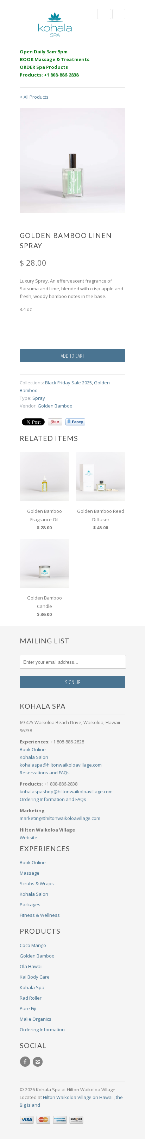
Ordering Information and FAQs (53, 799)
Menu (104, 14)
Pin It (55, 421)
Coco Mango (33, 945)
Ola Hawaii (31, 966)
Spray (38, 398)
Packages (30, 904)
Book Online (33, 749)
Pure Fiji (28, 1008)
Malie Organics (35, 1019)
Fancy (75, 421)
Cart (118, 14)
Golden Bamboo (55, 406)
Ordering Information (42, 1029)
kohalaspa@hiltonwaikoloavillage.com (61, 765)
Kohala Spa (32, 987)
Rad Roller (31, 998)
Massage (29, 873)
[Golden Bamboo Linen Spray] (72, 160)
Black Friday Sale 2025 (68, 382)
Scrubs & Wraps (37, 883)
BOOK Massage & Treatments (54, 59)
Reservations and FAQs (45, 772)
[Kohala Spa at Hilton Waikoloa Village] (55, 24)
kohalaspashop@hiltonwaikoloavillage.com (66, 791)
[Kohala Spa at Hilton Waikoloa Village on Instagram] (38, 1062)
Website (28, 837)
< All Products (34, 97)
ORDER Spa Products (44, 67)
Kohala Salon (34, 757)
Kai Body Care (35, 977)
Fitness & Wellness (40, 915)
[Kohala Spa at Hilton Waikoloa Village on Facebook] (26, 1062)
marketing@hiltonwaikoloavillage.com (60, 818)
